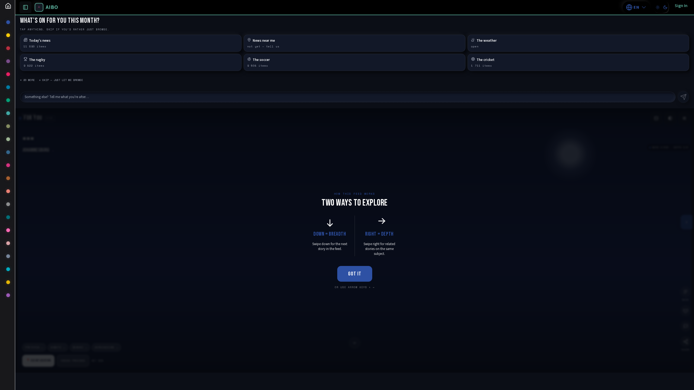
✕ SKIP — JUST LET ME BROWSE (61, 80)
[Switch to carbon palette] (665, 7)
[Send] (683, 97)
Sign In (681, 6)
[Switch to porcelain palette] (657, 7)
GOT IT (354, 274)
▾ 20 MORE (27, 80)
